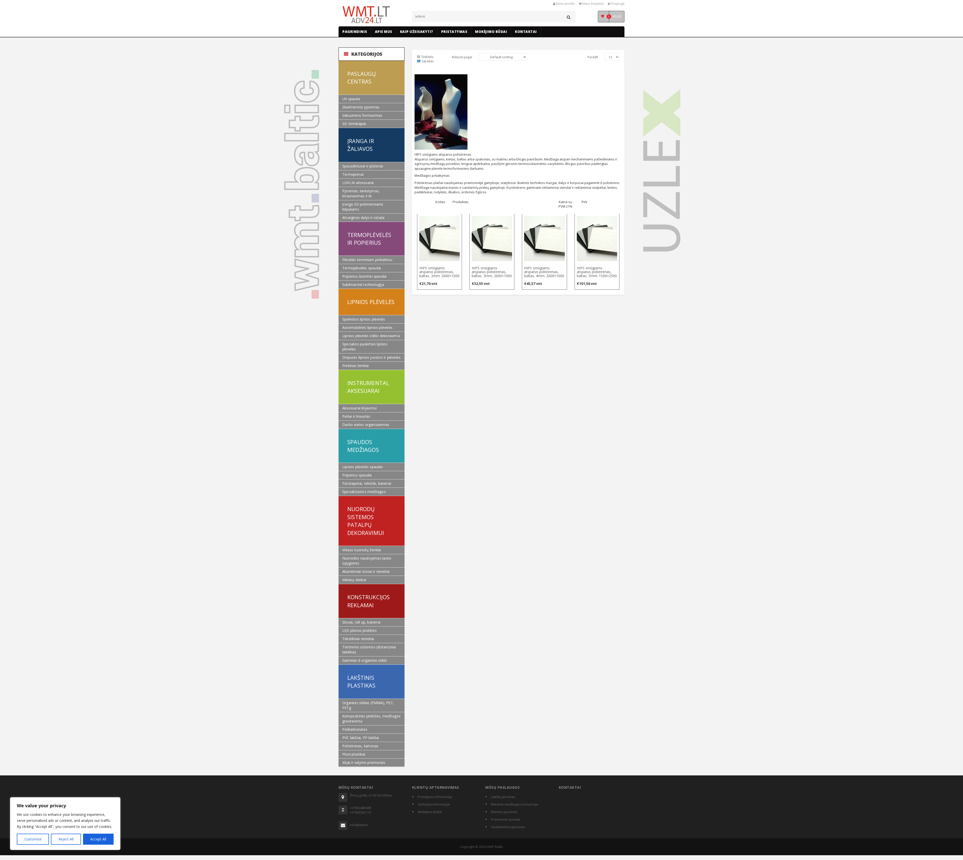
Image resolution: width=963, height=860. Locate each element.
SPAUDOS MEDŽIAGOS (363, 445)
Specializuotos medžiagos (364, 491)
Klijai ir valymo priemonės (363, 762)
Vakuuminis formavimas (362, 115)
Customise (33, 839)
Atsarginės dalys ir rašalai (363, 217)
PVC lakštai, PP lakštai (360, 737)
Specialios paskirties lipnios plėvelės (364, 346)
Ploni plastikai (353, 754)
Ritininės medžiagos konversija (514, 804)
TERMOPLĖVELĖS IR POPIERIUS (369, 238)
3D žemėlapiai (354, 123)
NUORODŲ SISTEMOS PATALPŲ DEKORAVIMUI (365, 520)
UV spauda (351, 98)
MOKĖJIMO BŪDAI (491, 31)
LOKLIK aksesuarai (358, 182)
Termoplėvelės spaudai (361, 268)
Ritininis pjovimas (504, 812)
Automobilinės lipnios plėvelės (367, 327)
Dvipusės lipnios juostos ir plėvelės (371, 357)
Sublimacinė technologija (363, 284)
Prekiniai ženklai (355, 365)
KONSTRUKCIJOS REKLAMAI (368, 600)
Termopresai (353, 174)
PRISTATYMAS (454, 31)
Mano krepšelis (593, 4)
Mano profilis (565, 4)
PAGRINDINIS (354, 31)
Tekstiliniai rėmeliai (358, 638)
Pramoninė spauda (505, 819)
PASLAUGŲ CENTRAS (361, 77)
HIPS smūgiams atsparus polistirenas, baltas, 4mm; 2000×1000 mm (544, 274)
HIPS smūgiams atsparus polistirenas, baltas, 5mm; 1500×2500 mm (597, 274)
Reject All (65, 839)
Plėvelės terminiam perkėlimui (367, 259)
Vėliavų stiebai (354, 579)
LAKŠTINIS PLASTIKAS (361, 681)
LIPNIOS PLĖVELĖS (370, 301)
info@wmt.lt (359, 825)
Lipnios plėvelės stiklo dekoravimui (371, 335)
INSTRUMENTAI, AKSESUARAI (368, 386)
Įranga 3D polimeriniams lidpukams (362, 207)
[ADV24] (367, 15)
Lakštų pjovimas (503, 796)
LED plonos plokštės (359, 630)
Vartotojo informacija (434, 804)
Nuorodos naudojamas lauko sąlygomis (366, 561)
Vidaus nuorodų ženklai (361, 549)
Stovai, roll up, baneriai (361, 622)
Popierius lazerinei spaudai (364, 276)
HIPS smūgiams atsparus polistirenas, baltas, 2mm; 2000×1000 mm (439, 274)
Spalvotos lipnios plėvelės (363, 319)
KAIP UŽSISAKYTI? (416, 31)
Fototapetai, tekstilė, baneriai (366, 483)
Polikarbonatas (354, 729)
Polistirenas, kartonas (360, 746)
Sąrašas (428, 61)
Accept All (98, 839)
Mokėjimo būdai (430, 812)
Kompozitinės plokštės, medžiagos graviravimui (371, 718)
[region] (65, 823)
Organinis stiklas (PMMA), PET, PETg (368, 705)
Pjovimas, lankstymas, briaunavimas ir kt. (361, 193)
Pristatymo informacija (435, 796)
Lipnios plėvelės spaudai (362, 466)
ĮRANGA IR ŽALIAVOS (360, 144)
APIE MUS (383, 31)
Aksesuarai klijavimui (359, 408)
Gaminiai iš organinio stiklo (364, 660)
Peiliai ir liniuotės (356, 416)
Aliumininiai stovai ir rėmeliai (365, 571)
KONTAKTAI (526, 31)
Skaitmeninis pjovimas (360, 107)
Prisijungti (617, 4)
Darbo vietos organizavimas (365, 424)
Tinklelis (427, 56)
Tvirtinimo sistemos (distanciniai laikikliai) (369, 649)
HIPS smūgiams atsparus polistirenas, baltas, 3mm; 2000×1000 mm (492, 274)
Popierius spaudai (357, 475)
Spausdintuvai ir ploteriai (362, 166)
